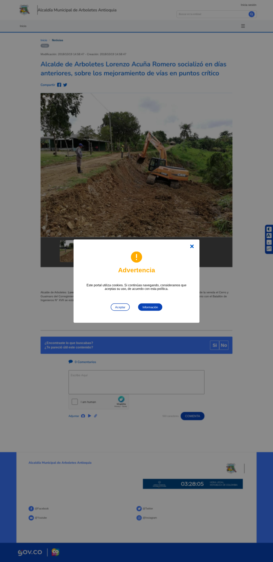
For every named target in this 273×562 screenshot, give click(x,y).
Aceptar (120, 307)
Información (150, 307)
